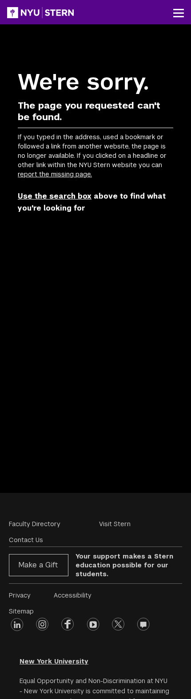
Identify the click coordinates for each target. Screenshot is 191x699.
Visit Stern (115, 524)
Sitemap (21, 611)
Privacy (20, 595)
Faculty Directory (34, 524)
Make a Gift (38, 565)
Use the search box (55, 196)
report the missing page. (55, 174)
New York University (54, 661)
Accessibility (73, 595)
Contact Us (26, 540)
